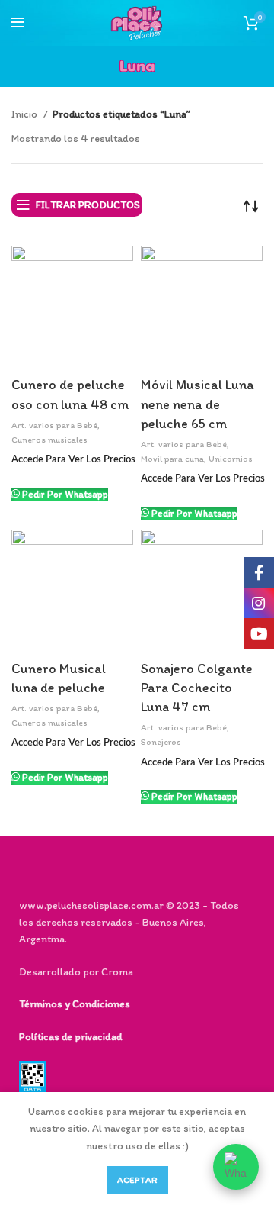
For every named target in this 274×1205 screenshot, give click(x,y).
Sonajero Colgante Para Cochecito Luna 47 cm (197, 687)
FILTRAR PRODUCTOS (88, 204)
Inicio (25, 114)
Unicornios (231, 458)
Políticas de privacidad (70, 1036)
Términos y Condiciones (74, 1003)
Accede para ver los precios (73, 459)
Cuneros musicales (49, 439)
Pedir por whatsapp (65, 494)
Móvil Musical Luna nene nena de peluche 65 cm (197, 403)
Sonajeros (161, 741)
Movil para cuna (172, 458)
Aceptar (137, 1179)
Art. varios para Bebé (54, 425)
